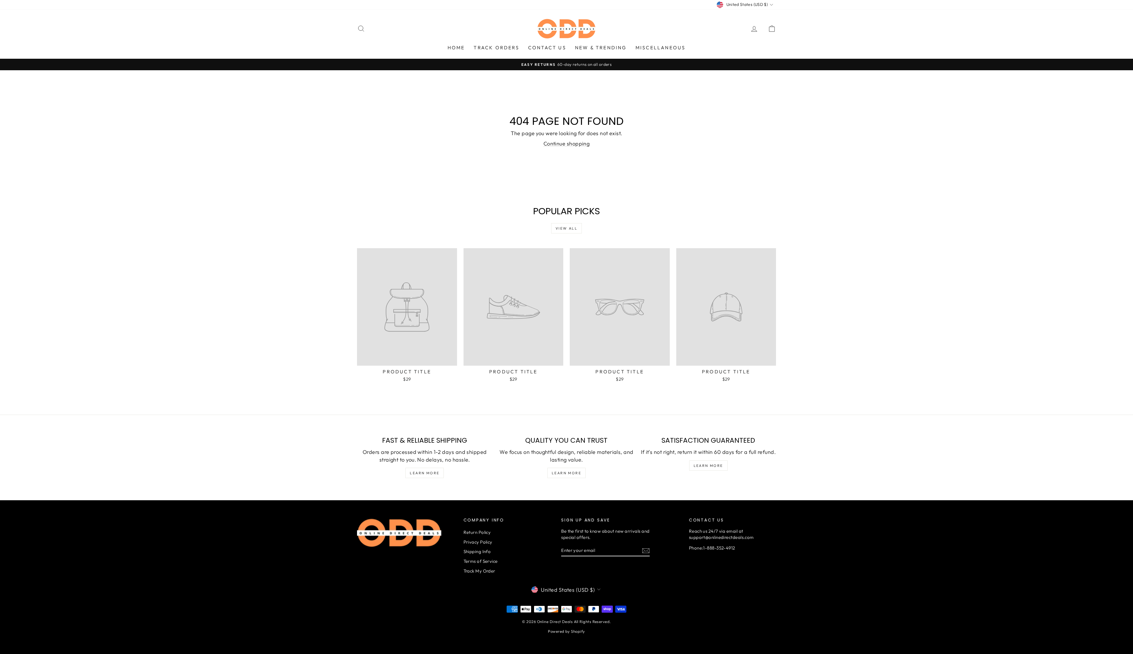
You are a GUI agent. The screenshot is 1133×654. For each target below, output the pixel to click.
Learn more (424, 473)
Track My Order (479, 571)
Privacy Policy (478, 542)
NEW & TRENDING (601, 47)
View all (566, 228)
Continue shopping (566, 143)
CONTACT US (547, 47)
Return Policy (477, 532)
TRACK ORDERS (496, 47)
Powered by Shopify (566, 631)
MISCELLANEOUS (661, 47)
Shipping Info (477, 551)
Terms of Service (481, 561)
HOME (456, 47)
